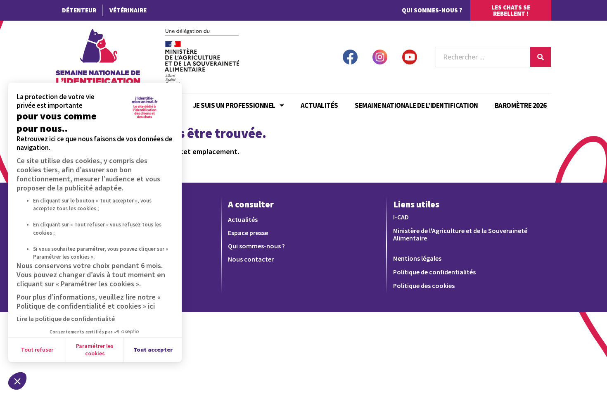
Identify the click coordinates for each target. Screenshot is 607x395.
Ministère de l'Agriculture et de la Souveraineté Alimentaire (460, 234)
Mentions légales (417, 258)
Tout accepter (153, 349)
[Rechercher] (540, 57)
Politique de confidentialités (434, 272)
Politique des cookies (424, 285)
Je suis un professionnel (234, 105)
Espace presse (248, 232)
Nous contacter (251, 259)
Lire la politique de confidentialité (66, 318)
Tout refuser (37, 349)
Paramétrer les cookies (95, 349)
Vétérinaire (128, 10)
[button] (17, 381)
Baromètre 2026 (521, 105)
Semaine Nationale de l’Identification (416, 105)
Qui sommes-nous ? (432, 10)
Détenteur (79, 10)
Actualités (319, 105)
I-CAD (401, 217)
